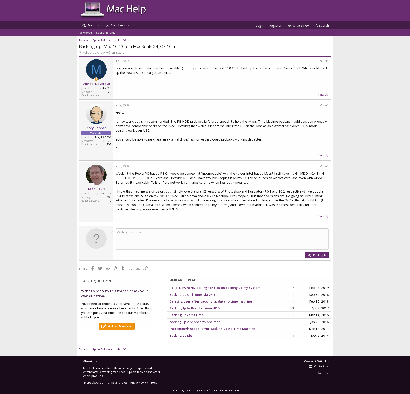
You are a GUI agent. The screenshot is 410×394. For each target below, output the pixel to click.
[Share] (321, 61)
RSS (325, 373)
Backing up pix (180, 335)
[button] (128, 25)
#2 (327, 105)
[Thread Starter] (96, 79)
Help (154, 382)
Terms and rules (116, 382)
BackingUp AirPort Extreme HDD (194, 308)
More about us (93, 382)
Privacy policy (139, 382)
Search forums (105, 33)
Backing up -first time (186, 315)
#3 (327, 166)
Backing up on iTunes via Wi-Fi (193, 294)
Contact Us (320, 366)
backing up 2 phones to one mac (194, 322)
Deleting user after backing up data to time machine (210, 301)
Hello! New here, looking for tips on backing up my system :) (216, 287)
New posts (86, 33)
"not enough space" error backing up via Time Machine (212, 328)
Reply (324, 94)
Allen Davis (96, 189)
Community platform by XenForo (205, 390)
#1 (327, 61)
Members (118, 25)
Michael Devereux (93, 52)
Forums (93, 25)
